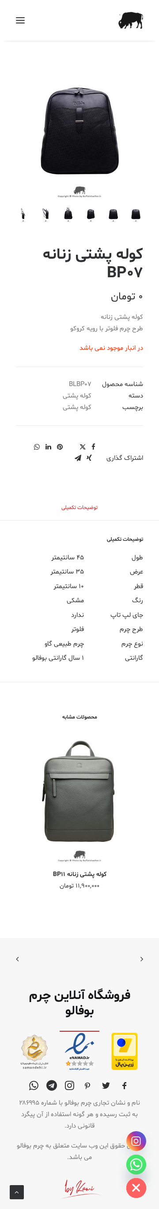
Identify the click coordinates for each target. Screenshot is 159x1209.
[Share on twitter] (82, 447)
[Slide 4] (68, 214)
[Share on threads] (71, 444)
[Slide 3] (90, 214)
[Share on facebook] (93, 447)
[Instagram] (136, 1141)
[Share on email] (77, 458)
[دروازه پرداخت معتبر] (124, 1068)
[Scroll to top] (17, 1192)
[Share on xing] (89, 458)
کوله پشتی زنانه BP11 (79, 874)
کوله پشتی (77, 396)
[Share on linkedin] (48, 447)
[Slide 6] (23, 214)
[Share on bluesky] (25, 444)
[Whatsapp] (136, 1165)
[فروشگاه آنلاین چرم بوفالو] (130, 20)
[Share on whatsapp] (36, 447)
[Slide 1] (136, 214)
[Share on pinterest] (59, 447)
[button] (20, 20)
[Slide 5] (45, 214)
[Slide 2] (113, 214)
